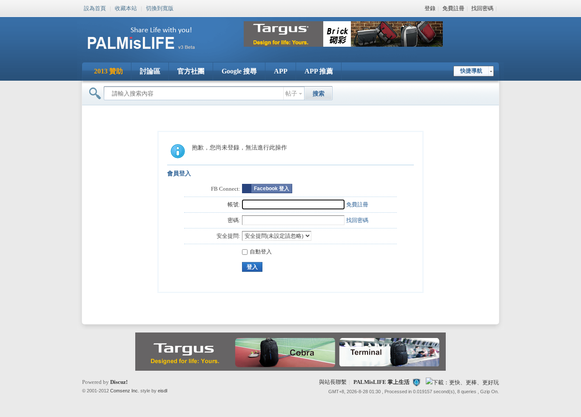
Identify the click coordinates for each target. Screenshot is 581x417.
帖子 (291, 93)
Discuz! (119, 382)
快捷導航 (471, 71)
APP (281, 71)
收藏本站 (126, 7)
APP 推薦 (319, 71)
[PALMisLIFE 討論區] (150, 52)
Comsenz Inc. (124, 390)
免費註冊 (453, 8)
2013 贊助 (108, 71)
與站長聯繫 (333, 382)
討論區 (150, 71)
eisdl (162, 390)
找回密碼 (482, 8)
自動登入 (261, 251)
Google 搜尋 (239, 71)
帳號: (234, 204)
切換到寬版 (160, 7)
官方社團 (191, 71)
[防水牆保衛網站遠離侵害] (416, 382)
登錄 (430, 8)
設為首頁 (95, 7)
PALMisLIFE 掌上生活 (381, 382)
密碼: (234, 220)
